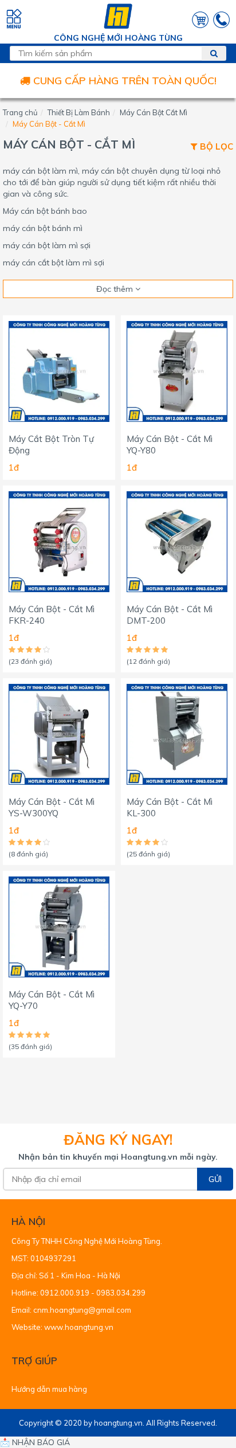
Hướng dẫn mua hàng (49, 1389)
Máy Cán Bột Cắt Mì (153, 112)
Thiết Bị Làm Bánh (79, 112)
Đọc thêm (115, 289)
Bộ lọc (215, 147)
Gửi (215, 1179)
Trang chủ (20, 112)
